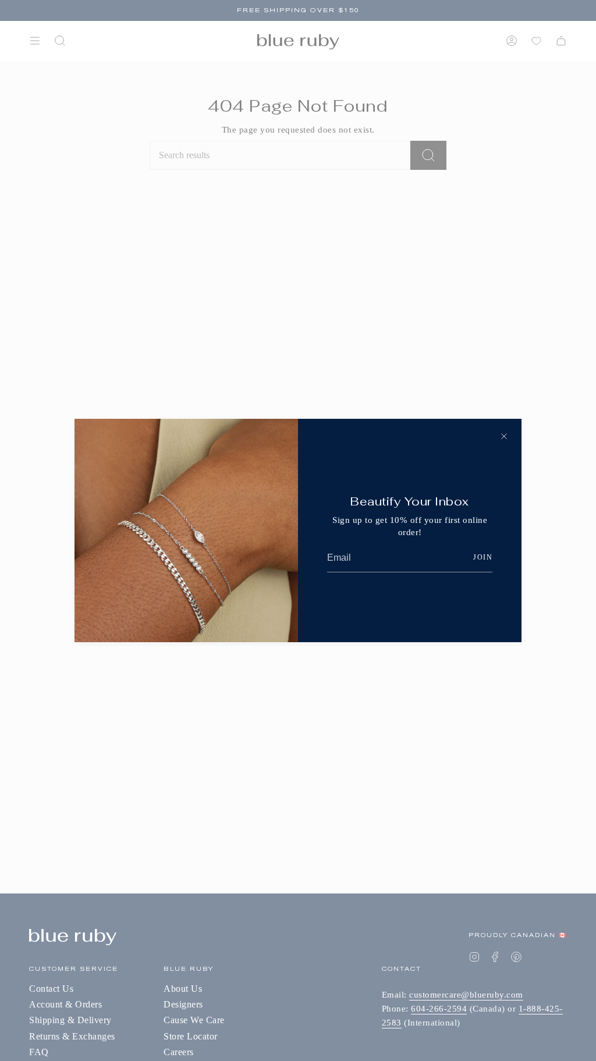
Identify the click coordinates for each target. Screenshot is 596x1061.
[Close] (504, 436)
